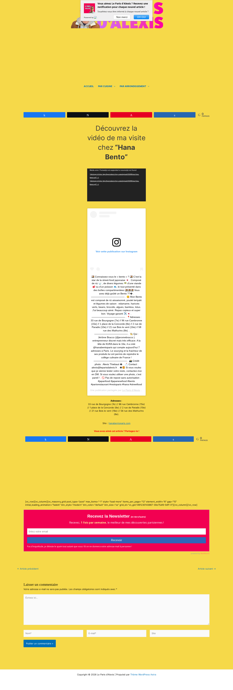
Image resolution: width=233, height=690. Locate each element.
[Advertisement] (116, 54)
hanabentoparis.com (119, 423)
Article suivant (207, 569)
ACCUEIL (89, 86)
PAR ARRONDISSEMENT (133, 86)
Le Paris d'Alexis (131, 390)
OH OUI (141, 17)
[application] (113, 86)
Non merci (121, 17)
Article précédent (28, 569)
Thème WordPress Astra (143, 674)
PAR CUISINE (105, 86)
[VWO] (97, 17)
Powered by (89, 17)
